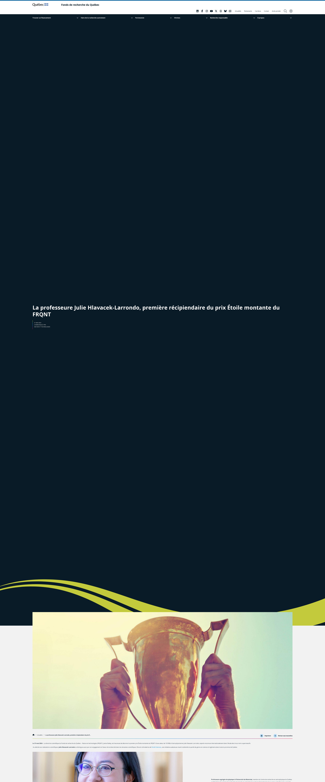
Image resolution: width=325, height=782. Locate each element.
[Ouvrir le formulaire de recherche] (285, 11)
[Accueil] (33, 735)
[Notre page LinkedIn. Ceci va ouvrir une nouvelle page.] (197, 11)
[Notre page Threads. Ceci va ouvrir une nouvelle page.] (220, 11)
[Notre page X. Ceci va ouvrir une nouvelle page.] (216, 11)
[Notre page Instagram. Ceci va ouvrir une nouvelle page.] (206, 11)
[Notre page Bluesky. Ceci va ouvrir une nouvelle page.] (225, 11)
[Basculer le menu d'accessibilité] (290, 11)
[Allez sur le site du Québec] (40, 4)
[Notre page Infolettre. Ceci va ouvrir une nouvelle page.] (230, 11)
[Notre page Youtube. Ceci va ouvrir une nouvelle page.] (211, 11)
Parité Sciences (156, 747)
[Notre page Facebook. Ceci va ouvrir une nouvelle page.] (202, 11)
